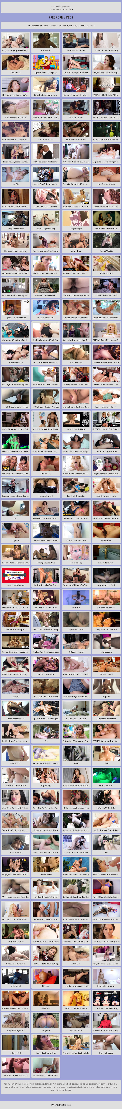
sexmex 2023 (68, 9)
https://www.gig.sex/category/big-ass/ (71, 25)
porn (54, 6)
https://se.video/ (33, 25)
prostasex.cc (45, 25)
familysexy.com (58, 1105)
